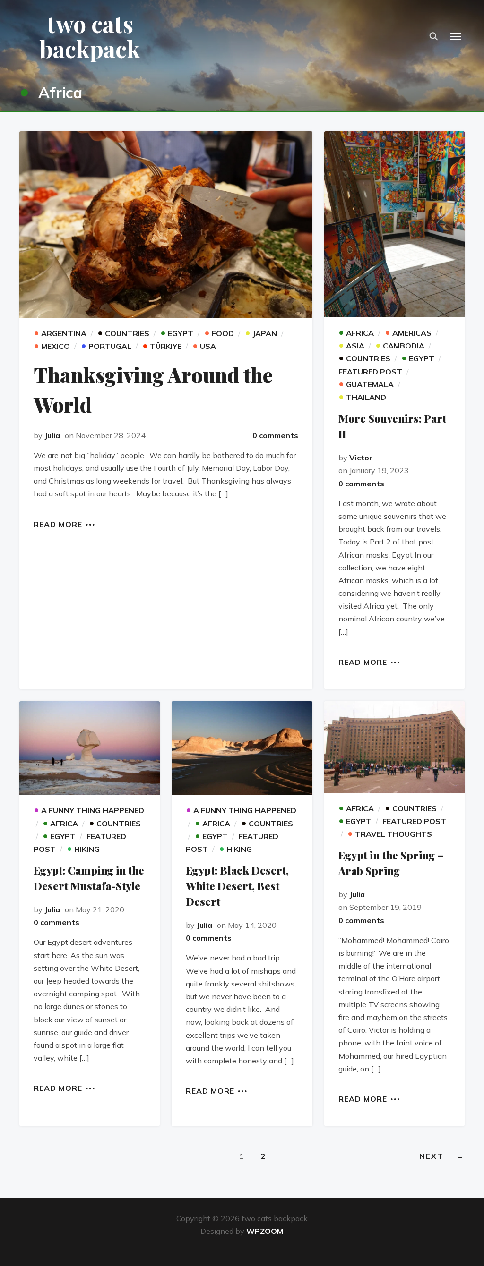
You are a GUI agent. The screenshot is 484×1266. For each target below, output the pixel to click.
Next (442, 1156)
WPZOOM (264, 1231)
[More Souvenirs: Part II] (394, 224)
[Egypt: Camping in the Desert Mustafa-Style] (89, 748)
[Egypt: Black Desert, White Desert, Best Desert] (242, 748)
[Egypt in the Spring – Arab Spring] (394, 747)
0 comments (275, 435)
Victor (360, 457)
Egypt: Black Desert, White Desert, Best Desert (237, 886)
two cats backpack (90, 36)
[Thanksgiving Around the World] (165, 224)
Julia (52, 435)
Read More (58, 523)
